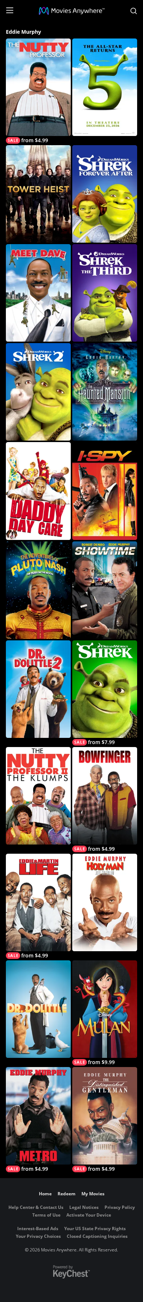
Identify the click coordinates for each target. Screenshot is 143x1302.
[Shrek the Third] (104, 293)
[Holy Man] (104, 902)
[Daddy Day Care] (38, 491)
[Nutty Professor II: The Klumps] (38, 796)
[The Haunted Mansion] (104, 392)
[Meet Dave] (38, 293)
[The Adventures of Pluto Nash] (38, 590)
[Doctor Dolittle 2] (38, 689)
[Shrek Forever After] (104, 194)
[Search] (133, 11)
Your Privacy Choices (38, 1236)
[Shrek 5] (104, 87)
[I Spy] (104, 491)
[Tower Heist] (38, 194)
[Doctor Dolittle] (38, 1009)
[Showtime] (104, 590)
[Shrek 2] (38, 392)
